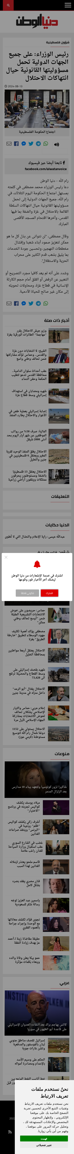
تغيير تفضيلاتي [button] (44, 1145)
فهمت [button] (44, 1138)
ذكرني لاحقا (27, 593)
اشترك (49, 593)
